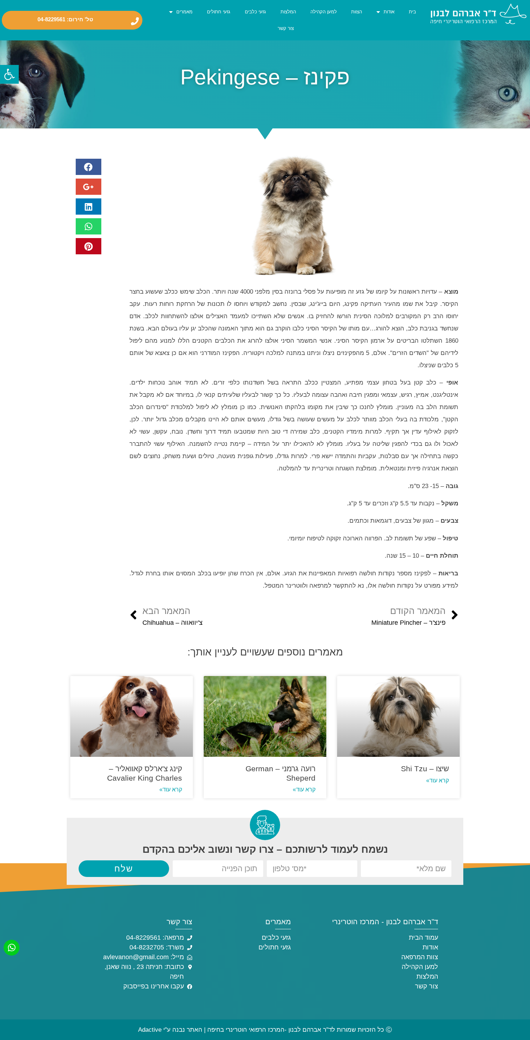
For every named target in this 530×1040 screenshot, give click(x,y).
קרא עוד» (437, 780)
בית (412, 11)
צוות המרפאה (419, 957)
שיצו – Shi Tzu (425, 768)
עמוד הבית (423, 937)
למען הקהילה (323, 11)
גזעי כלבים (255, 11)
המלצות (288, 11)
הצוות (356, 11)
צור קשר (286, 28)
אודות (389, 11)
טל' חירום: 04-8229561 (65, 19)
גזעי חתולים (218, 11)
